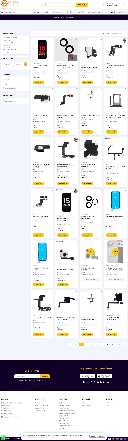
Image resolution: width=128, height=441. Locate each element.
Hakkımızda (109, 403)
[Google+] (104, 382)
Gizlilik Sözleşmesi (65, 405)
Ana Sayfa (37, 12)
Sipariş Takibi (39, 408)
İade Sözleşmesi (64, 423)
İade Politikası (63, 421)
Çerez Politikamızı (41, 437)
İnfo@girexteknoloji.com (11, 417)
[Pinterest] (91, 382)
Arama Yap (82, 5)
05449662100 (7, 414)
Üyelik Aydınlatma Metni (66, 410)
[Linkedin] (101, 382)
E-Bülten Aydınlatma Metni (67, 413)
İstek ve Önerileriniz (41, 405)
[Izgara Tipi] (33, 33)
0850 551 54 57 (8, 408)
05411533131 (7, 411)
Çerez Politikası (64, 408)
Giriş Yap (85, 403)
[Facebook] (84, 382)
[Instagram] (95, 382)
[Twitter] (87, 382)
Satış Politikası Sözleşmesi (67, 426)
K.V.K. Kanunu (63, 403)
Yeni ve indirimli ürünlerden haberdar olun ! (32, 380)
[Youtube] (98, 382)
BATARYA (81, 12)
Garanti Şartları (63, 415)
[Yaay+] (108, 382)
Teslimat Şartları (64, 418)
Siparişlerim (86, 405)
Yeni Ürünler (62, 428)
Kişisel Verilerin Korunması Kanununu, (73, 435)
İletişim (108, 405)
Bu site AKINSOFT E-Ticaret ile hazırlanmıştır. (15, 439)
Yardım (37, 403)
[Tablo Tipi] (36, 33)
